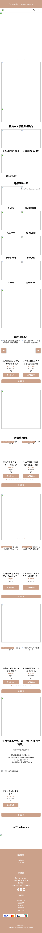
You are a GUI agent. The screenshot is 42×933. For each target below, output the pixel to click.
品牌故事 (21, 860)
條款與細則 (21, 910)
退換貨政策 (21, 903)
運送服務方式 (21, 900)
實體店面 (21, 862)
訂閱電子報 (21, 908)
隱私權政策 (21, 905)
